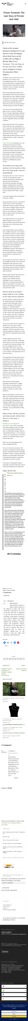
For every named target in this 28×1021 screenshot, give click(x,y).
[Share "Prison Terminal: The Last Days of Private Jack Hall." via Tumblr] (12, 658)
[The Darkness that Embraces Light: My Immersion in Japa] (14, 710)
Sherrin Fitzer (14, 603)
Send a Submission (7, 905)
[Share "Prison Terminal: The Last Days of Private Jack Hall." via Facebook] (4, 658)
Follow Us (5, 894)
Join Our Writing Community (9, 909)
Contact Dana (6, 906)
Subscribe (5, 888)
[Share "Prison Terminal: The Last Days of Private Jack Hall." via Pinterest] (15, 658)
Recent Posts (10, 601)
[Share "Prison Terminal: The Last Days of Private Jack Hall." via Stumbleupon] (20, 658)
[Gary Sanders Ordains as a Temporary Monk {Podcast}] (14, 689)
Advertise (5, 908)
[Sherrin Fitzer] (6, 603)
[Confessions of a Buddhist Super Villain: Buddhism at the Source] (14, 724)
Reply (16, 778)
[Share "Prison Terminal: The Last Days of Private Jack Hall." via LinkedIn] (18, 658)
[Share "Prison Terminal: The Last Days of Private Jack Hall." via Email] (23, 658)
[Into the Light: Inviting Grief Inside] (14, 733)
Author (5, 601)
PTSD (15, 218)
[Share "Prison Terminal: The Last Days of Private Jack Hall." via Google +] (10, 658)
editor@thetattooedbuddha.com (18, 934)
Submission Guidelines (6, 932)
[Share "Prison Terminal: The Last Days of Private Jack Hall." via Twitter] (7, 658)
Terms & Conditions (6, 933)
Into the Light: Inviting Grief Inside (11, 735)
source (9, 588)
